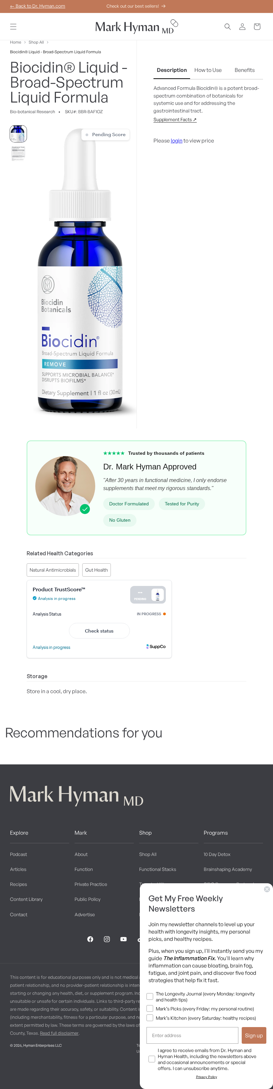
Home (15, 42)
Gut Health (96, 570)
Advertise (85, 914)
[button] (13, 26)
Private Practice (91, 884)
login (176, 140)
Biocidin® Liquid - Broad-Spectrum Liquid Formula (55, 51)
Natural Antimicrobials (53, 570)
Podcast (18, 854)
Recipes (18, 884)
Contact (18, 914)
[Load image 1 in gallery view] (18, 134)
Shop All (36, 42)
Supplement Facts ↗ (175, 119)
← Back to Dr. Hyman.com (37, 6)
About (81, 854)
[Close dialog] (267, 889)
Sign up (254, 1035)
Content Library (26, 899)
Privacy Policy (206, 1077)
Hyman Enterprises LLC (42, 1045)
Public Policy (88, 899)
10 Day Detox (217, 854)
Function (84, 869)
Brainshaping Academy (228, 869)
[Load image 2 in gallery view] (18, 153)
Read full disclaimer (59, 1033)
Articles (18, 869)
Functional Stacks (157, 869)
